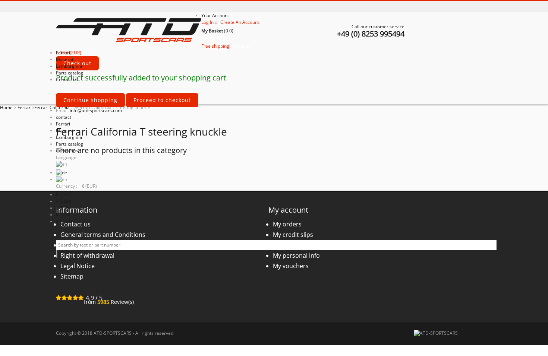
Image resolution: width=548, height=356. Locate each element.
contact (63, 117)
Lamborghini (69, 137)
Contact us (67, 150)
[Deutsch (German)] (61, 172)
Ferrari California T (53, 107)
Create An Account (239, 22)
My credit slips (293, 235)
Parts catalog (69, 144)
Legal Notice (77, 266)
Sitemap (72, 276)
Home (6, 107)
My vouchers (291, 266)
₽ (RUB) (64, 215)
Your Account (215, 15)
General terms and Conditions (102, 235)
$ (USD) (64, 221)
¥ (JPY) (62, 208)
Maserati (65, 130)
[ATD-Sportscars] (128, 31)
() (217, 31)
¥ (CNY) (64, 194)
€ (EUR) (63, 201)
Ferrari (63, 124)
